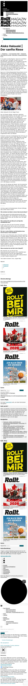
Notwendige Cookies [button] (6, 666)
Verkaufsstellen (10, 12)
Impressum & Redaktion (12, 14)
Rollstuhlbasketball (15, 281)
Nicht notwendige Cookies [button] (7, 676)
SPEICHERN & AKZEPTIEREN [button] (8, 683)
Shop (4, 34)
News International (11, 31)
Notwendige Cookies (7, 667)
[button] (3, 38)
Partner (5, 8)
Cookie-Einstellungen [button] (7, 640)
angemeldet (9, 402)
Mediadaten (6, 10)
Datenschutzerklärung (6, 664)
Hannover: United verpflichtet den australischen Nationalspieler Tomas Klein (14, 422)
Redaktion (4, 53)
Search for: (3, 390)
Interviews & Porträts (6, 55)
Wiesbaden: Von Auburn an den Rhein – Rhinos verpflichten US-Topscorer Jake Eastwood (15, 432)
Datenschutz (6, 570)
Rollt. (21, 281)
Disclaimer (6, 569)
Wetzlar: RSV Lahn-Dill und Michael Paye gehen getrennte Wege (13, 426)
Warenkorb (6, 573)
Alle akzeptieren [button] (5, 642)
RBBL (9, 281)
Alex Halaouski (4, 281)
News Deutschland (11, 30)
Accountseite (6, 572)
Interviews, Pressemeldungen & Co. (15, 32)
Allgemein (23, 53)
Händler (5, 35)
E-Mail (7, 552)
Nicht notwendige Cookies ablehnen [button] (10, 645)
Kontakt (5, 565)
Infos (4, 11)
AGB (7, 15)
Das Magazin (6, 28)
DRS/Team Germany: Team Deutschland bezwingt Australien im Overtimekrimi (13, 436)
